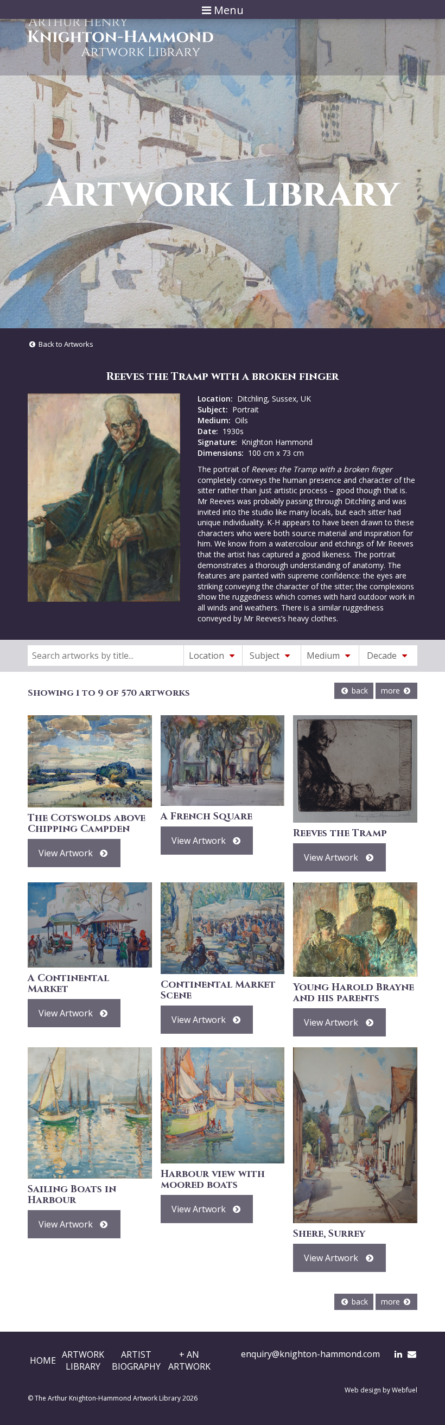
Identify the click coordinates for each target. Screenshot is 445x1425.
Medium (324, 655)
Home (43, 1360)
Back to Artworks (65, 344)
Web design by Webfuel (381, 1390)
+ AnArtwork (189, 1360)
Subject (266, 655)
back (358, 690)
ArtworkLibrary (83, 1360)
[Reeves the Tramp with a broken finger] (104, 497)
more (391, 690)
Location (207, 655)
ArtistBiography (136, 1360)
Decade (383, 655)
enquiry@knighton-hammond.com (310, 1354)
